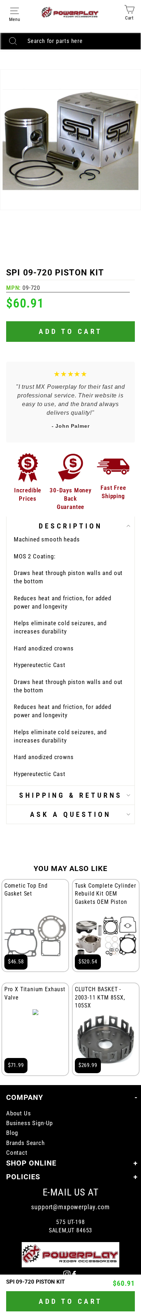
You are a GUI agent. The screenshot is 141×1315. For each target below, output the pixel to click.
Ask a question (70, 814)
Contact (16, 1152)
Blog (12, 1132)
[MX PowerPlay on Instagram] (66, 1274)
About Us (18, 1113)
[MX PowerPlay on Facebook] (74, 1274)
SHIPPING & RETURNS (70, 795)
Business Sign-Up (29, 1123)
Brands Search (25, 1143)
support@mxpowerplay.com (70, 1207)
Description (70, 526)
